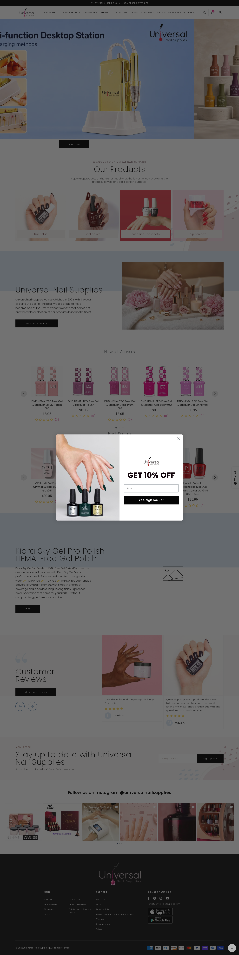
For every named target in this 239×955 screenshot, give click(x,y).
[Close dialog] (179, 438)
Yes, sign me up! (151, 500)
